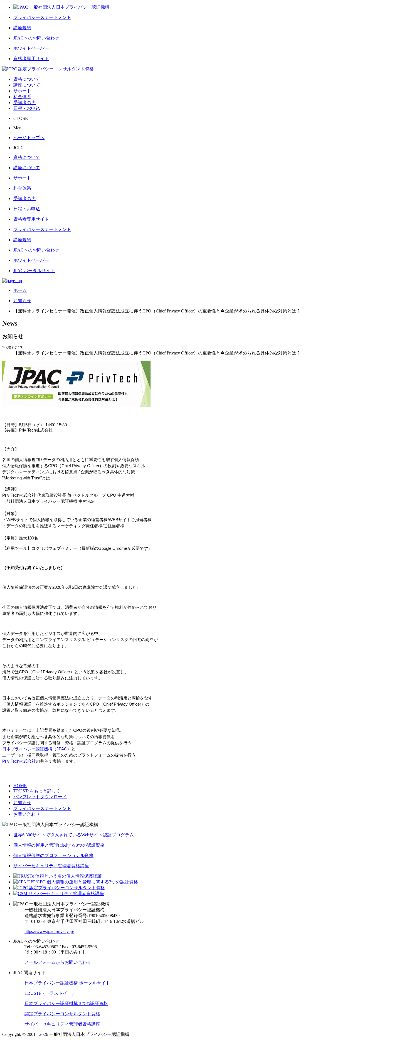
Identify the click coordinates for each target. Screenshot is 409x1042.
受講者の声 (24, 102)
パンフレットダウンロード (40, 796)
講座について (26, 85)
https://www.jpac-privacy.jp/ (49, 931)
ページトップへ (29, 137)
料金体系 (22, 96)
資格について (26, 79)
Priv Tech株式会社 (19, 761)
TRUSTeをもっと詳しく (37, 791)
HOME (20, 785)
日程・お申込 (26, 108)
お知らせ (22, 802)
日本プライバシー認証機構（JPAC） (36, 749)
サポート (22, 90)
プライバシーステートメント (42, 808)
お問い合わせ (26, 814)
